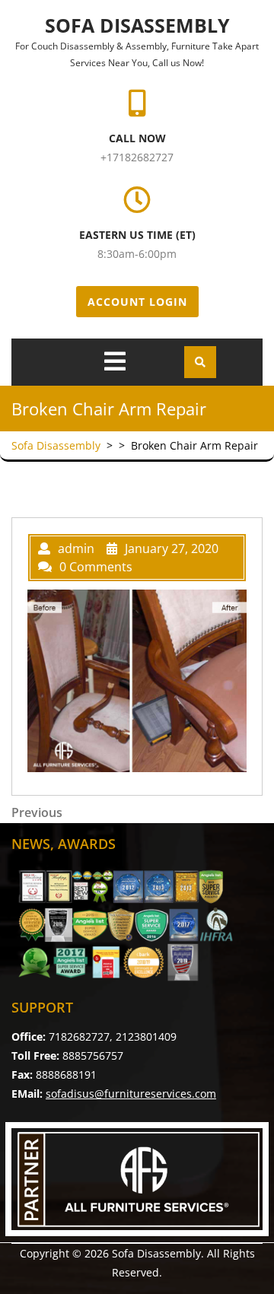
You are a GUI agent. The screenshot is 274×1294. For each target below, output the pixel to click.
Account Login (137, 301)
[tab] (115, 361)
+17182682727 (137, 157)
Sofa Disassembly (137, 25)
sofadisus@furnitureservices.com (131, 1093)
